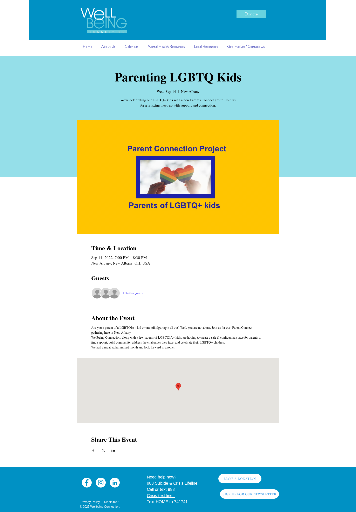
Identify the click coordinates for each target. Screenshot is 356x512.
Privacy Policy (90, 502)
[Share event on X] (103, 450)
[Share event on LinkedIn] (113, 450)
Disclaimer (111, 502)
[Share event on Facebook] (93, 450)
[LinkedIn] (115, 483)
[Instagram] (101, 483)
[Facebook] (87, 483)
